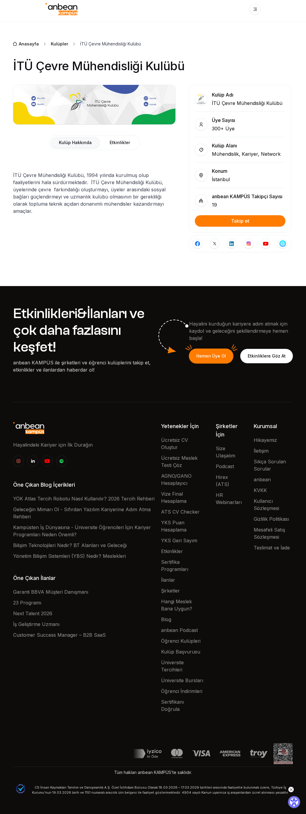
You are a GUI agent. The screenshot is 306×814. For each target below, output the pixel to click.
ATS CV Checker (180, 512)
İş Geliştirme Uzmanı (36, 624)
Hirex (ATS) (222, 480)
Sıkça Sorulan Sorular (270, 465)
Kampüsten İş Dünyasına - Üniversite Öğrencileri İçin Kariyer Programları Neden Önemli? (82, 530)
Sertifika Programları (174, 565)
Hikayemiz (265, 440)
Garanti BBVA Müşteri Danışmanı (50, 592)
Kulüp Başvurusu (180, 652)
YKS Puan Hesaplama (173, 526)
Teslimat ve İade (272, 548)
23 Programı (27, 603)
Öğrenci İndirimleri (181, 691)
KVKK (260, 490)
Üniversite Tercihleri (172, 666)
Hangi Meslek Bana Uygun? (176, 605)
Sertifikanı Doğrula (172, 705)
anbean (262, 479)
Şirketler (170, 591)
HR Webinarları (229, 498)
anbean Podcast (179, 630)
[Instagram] (18, 461)
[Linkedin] (32, 461)
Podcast (225, 466)
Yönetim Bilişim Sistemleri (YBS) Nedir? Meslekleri (69, 556)
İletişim (261, 451)
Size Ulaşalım (225, 452)
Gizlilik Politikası (271, 519)
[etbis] (283, 753)
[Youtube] (47, 461)
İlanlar (168, 580)
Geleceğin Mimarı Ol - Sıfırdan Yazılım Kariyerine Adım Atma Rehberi (82, 513)
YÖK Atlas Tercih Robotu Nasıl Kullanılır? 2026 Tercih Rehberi (83, 499)
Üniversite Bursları (182, 680)
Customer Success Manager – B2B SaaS (59, 635)
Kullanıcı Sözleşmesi (266, 504)
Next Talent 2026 (32, 613)
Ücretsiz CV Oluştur (174, 443)
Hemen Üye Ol (211, 355)
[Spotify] (61, 461)
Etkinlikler (172, 551)
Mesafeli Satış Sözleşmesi (269, 533)
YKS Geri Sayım (179, 540)
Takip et (240, 221)
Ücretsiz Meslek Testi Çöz (179, 461)
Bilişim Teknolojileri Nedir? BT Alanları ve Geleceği (70, 545)
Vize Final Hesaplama (173, 497)
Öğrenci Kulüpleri (181, 641)
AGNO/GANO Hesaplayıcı (176, 479)
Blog (166, 619)
